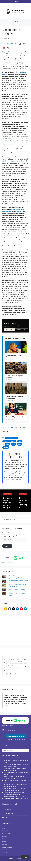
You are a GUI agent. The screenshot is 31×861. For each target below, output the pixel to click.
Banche (4, 836)
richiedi (6, 476)
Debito (4, 841)
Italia (20, 441)
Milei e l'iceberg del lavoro (17, 589)
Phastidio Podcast (8, 563)
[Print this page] (4, 47)
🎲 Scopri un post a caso (15, 736)
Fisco (7, 444)
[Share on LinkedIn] (12, 43)
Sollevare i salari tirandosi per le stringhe (7, 503)
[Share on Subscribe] (19, 43)
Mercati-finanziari (7, 833)
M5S (19, 444)
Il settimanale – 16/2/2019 (23, 503)
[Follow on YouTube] (21, 608)
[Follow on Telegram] (25, 608)
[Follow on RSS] (5, 608)
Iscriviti (7, 546)
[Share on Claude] (15, 43)
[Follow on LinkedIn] (17, 608)
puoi (20, 479)
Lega (13, 444)
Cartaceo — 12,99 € (22, 329)
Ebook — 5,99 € (9, 329)
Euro (3, 839)
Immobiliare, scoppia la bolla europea (16, 760)
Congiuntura (6, 831)
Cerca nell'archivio (10, 519)
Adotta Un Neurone (11, 438)
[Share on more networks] (8, 47)
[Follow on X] (13, 608)
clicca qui (21, 472)
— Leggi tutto (20, 710)
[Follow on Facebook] (9, 608)
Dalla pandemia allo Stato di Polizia (15, 780)
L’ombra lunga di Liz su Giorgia (14, 798)
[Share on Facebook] (4, 43)
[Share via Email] (23, 43)
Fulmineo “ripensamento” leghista (13, 161)
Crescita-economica (8, 850)
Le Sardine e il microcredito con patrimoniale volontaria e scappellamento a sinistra (14, 794)
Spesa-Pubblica (7, 847)
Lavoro (4, 844)
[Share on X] (8, 43)
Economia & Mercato (9, 441)
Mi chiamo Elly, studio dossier (18, 580)
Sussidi (6, 447)
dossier (19, 211)
